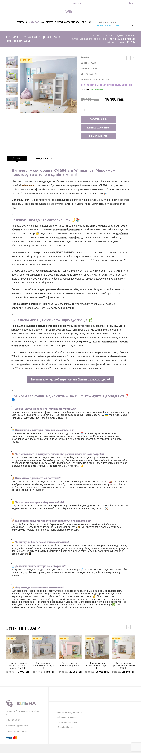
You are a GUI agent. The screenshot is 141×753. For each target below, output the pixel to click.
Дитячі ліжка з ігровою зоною (89, 38)
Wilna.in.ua (28, 185)
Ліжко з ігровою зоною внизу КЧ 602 (70, 664)
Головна (95, 35)
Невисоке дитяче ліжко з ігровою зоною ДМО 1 (18, 665)
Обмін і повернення (66, 717)
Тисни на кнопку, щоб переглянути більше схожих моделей (70, 379)
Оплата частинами (98, 136)
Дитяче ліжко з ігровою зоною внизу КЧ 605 (123, 665)
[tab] (17, 158)
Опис (18, 158)
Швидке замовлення (98, 128)
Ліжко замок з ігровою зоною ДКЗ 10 (97, 665)
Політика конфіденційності (69, 712)
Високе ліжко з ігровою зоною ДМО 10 (44, 665)
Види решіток (44, 158)
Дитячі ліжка (124, 35)
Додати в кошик (98, 119)
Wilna (70, 11)
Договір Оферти (65, 727)
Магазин (108, 35)
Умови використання (67, 722)
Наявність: (85, 90)
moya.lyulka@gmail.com (17, 726)
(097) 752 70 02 (13, 720)
